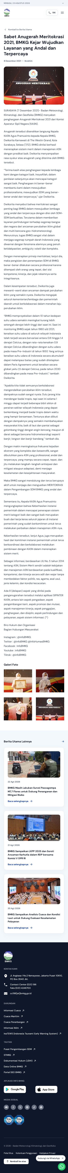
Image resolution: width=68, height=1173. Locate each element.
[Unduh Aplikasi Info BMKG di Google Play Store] (18, 1089)
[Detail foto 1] (18, 680)
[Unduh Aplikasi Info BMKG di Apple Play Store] (49, 1089)
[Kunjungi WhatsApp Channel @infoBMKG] (41, 1107)
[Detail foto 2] (50, 680)
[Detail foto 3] (18, 708)
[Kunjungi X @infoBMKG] (20, 1107)
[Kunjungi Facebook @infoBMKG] (13, 1107)
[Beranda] (7, 12)
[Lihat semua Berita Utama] (62, 741)
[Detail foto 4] (50, 708)
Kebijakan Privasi (47, 1153)
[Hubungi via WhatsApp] (61, 1166)
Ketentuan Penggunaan (26, 1153)
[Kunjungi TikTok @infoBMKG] (34, 1107)
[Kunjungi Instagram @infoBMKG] (27, 1107)
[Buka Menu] (62, 12)
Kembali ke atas (18, 1161)
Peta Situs (8, 1153)
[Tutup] (62, 1157)
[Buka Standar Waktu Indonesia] (63, 3)
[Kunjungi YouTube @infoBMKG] (6, 1107)
